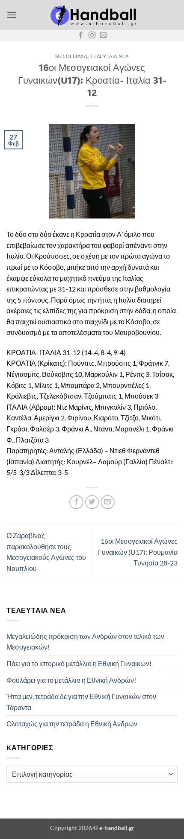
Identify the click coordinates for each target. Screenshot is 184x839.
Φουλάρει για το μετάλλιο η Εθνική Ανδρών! (71, 680)
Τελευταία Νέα (109, 56)
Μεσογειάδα (71, 56)
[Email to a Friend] (108, 502)
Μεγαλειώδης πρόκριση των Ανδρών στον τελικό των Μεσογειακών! (85, 641)
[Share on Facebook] (76, 502)
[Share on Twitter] (92, 502)
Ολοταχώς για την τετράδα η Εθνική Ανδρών (71, 724)
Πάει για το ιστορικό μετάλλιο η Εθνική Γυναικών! (78, 663)
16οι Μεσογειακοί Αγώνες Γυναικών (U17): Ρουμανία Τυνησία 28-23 (138, 552)
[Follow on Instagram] (92, 35)
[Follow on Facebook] (80, 35)
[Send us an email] (103, 35)
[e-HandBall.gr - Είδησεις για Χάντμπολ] (92, 15)
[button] (11, 14)
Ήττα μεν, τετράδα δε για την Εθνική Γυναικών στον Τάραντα (81, 701)
